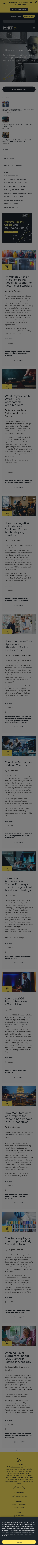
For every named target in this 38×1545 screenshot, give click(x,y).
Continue (19, 1542)
